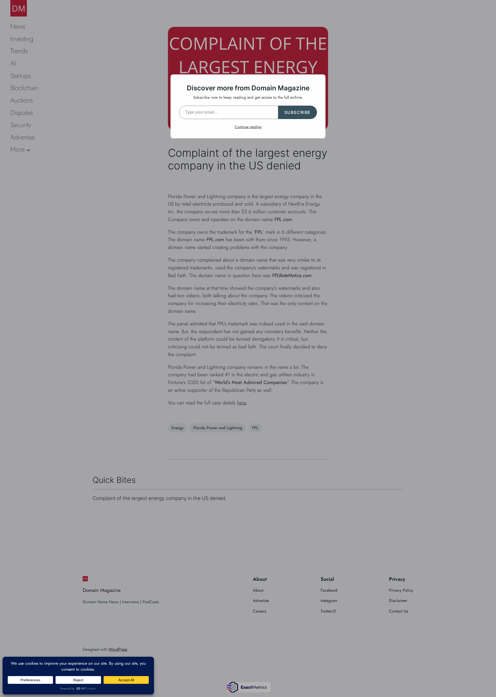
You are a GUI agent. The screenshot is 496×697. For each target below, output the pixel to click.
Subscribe (297, 112)
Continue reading (248, 126)
